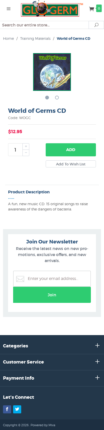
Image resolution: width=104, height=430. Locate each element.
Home (8, 38)
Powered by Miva (43, 425)
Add (70, 149)
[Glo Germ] (52, 8)
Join (52, 294)
